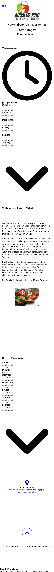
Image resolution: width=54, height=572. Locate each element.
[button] (27, 532)
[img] (27, 10)
